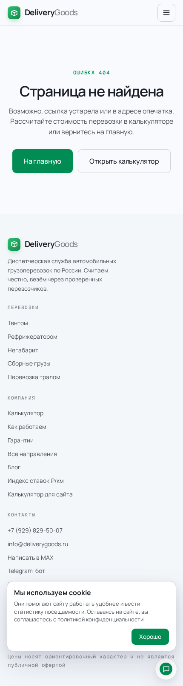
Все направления (32, 454)
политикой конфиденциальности (100, 619)
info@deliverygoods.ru (38, 544)
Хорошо (150, 636)
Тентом (18, 323)
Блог (14, 467)
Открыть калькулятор (124, 161)
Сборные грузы (29, 363)
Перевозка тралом (34, 377)
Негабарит (23, 350)
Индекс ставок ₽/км (36, 480)
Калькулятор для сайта (40, 494)
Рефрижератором (32, 336)
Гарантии (21, 440)
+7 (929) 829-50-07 (35, 530)
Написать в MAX (30, 557)
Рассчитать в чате (166, 669)
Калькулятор (25, 413)
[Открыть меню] (166, 13)
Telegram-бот (26, 571)
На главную (42, 161)
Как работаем (27, 426)
